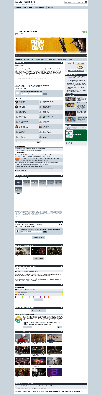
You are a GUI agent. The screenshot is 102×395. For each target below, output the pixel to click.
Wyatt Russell (46, 126)
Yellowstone (19, 256)
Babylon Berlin (51, 256)
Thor (17, 376)
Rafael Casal (22, 131)
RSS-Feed (31, 388)
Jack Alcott (45, 111)
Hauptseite (24, 391)
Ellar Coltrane (22, 116)
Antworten (26, 327)
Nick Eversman (22, 111)
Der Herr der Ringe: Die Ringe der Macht (39, 343)
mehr (38, 142)
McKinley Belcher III (23, 121)
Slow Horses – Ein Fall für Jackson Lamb (38, 355)
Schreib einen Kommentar (38, 310)
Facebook (17, 388)
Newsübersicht (69, 93)
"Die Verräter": (75, 88)
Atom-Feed (37, 388)
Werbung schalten (30, 385)
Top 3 (54, 59)
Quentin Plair (46, 121)
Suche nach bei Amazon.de (27, 271)
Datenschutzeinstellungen (48, 385)
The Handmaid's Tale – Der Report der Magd (23, 343)
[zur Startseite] (25, 1)
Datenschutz (39, 385)
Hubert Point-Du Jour (48, 116)
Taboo (49, 354)
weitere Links (39, 300)
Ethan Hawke (22, 101)
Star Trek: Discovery (36, 366)
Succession (18, 354)
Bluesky (22, 388)
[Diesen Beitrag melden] (30, 327)
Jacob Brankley (46, 136)
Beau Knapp (22, 106)
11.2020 (34, 86)
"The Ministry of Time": (76, 91)
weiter (44, 93)
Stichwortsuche (32, 391)
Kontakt (23, 385)
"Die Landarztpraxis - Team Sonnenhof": (76, 78)
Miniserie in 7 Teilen (19, 65)
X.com (26, 388)
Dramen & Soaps (44, 391)
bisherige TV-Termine (39, 237)
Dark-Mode (44, 388)
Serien (38, 391)
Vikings (49, 366)
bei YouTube (69, 142)
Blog (57, 385)
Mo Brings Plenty (47, 106)
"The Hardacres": (76, 84)
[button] (81, 32)
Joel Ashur (45, 131)
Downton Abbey (19, 366)
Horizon (50, 376)
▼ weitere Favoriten (38, 258)
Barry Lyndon (35, 376)
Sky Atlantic (39, 86)
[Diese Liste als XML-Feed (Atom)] (62, 224)
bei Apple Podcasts (70, 143)
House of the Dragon (37, 256)
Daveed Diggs (22, 126)
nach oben (18, 391)
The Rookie (50, 342)
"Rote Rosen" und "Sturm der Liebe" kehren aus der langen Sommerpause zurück (76, 81)
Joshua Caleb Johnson (48, 101)
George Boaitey (22, 136)
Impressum (18, 385)
